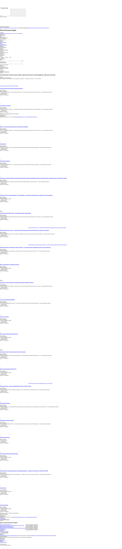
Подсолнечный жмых (5, 437)
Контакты (7, 531)
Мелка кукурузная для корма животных (9, 333)
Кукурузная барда (4, 505)
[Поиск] (17, 12)
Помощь (3, 531)
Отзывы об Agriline (30, 535)
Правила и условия (3, 535)
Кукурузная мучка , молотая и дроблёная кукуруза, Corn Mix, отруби (15, 386)
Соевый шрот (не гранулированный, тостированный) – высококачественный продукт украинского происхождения (26, 195)
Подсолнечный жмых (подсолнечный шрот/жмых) (11, 88)
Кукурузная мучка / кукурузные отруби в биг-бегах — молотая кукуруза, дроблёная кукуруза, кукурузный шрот (25, 247)
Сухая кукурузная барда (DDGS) (7, 299)
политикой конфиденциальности (19, 517)
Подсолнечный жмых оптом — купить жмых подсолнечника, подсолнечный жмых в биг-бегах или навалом (24, 230)
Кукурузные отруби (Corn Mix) (7, 420)
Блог (35, 535)
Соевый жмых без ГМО (5, 105)
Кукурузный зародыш (5, 161)
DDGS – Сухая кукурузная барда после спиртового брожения (14, 126)
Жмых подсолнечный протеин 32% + (8, 369)
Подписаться (2, 516)
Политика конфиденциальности (12, 535)
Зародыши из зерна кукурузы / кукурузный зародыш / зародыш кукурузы (16, 282)
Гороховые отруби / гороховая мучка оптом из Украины (13, 351)
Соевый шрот (3, 143)
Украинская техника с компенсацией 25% (48, 535)
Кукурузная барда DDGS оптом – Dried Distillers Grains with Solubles (15, 213)
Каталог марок (38, 535)
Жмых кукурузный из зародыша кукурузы (9, 264)
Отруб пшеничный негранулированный (9, 453)
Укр (0, 533)
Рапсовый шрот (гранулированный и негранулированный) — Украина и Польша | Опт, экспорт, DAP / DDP (24, 470)
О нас (1, 531)
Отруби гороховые (4, 316)
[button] (61, 21)
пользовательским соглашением (31, 517)
